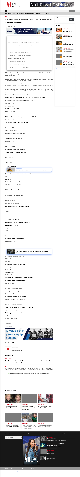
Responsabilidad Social (44, 10)
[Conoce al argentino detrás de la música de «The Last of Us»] (45, 417)
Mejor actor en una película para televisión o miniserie (20, 45)
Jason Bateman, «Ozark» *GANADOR (17, 61)
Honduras (10, 10)
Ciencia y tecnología (24, 10)
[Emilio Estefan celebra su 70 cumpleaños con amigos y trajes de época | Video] (29, 398)
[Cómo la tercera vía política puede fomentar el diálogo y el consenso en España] (43, 451)
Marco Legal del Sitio (62, 440)
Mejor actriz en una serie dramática (16, 64)
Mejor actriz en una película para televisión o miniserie (20, 52)
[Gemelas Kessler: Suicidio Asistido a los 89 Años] (13, 398)
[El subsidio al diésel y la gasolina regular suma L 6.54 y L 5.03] (45, 398)
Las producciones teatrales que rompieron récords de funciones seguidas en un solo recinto (52, 459)
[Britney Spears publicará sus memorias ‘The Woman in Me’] (13, 417)
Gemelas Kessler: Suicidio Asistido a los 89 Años (11, 407)
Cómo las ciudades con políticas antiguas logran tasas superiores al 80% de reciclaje (68, 37)
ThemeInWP (33, 468)
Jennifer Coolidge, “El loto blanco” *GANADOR (19, 67)
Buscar (57, 17)
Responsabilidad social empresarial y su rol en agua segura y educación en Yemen (68, 31)
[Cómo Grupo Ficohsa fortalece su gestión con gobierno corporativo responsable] (59, 56)
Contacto (60, 446)
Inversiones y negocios (34, 10)
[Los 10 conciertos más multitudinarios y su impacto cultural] (43, 445)
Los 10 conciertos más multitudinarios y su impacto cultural (52, 446)
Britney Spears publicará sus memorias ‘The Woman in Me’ (12, 426)
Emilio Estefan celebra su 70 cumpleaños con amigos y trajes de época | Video (29, 408)
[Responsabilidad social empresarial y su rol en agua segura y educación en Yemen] (59, 30)
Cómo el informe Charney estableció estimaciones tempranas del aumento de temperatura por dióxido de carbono (68, 50)
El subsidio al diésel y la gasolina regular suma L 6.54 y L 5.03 (45, 407)
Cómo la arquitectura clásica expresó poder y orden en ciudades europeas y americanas (52, 439)
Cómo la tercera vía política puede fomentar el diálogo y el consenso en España (52, 452)
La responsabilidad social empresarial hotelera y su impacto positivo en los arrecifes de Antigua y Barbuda (68, 44)
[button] (70, 11)
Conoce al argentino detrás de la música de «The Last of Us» (45, 426)
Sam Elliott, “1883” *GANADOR (16, 48)
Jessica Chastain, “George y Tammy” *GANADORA (20, 55)
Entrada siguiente (9, 355)
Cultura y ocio (16, 10)
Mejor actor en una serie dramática (16, 58)
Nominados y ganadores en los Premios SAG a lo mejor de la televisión (23, 42)
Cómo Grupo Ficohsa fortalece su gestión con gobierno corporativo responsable (67, 57)
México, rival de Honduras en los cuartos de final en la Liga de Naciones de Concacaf (29, 427)
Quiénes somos (61, 443)
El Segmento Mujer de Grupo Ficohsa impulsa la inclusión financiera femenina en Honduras (68, 63)
